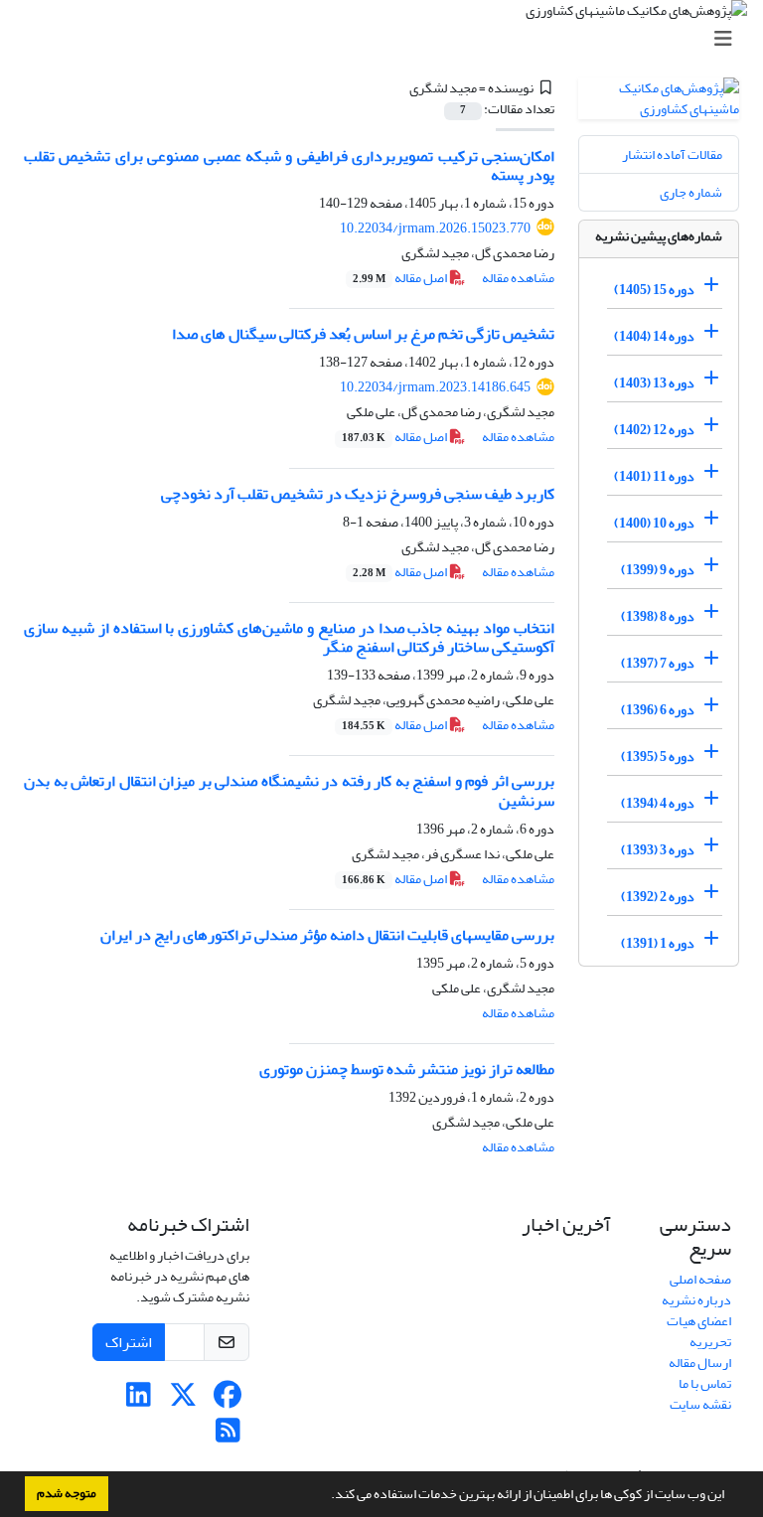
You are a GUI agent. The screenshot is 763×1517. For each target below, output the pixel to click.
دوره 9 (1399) (657, 569)
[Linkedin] (138, 1400)
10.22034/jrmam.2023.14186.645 (435, 387)
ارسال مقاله (700, 1362)
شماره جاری (691, 192)
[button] (326, 1496)
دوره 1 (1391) (657, 943)
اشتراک (128, 1342)
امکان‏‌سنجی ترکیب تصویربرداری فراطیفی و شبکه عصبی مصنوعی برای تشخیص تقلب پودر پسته (289, 165)
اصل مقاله (401, 277)
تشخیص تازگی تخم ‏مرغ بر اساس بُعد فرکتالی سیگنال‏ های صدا (363, 334)
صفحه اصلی (700, 1279)
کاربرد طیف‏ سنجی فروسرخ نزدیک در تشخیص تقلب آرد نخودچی (357, 494)
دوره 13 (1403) (654, 383)
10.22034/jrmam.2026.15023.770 (435, 228)
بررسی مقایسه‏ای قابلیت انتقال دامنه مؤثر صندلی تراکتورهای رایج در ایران (327, 935)
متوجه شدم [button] (66, 1493)
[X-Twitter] (183, 1400)
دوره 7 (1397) (657, 663)
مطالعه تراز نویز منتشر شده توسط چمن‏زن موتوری (406, 1069)
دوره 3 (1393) (657, 849)
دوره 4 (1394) (657, 803)
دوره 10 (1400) (654, 523)
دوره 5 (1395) (657, 756)
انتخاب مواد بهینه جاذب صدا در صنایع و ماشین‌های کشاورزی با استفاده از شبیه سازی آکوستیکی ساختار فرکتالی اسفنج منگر (289, 637)
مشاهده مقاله (518, 277)
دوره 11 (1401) (654, 476)
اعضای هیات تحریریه (699, 1331)
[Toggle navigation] (387, 39)
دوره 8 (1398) (657, 616)
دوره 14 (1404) (654, 336)
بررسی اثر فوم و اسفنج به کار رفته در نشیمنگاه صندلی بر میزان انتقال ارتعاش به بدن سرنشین (289, 790)
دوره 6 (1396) (657, 709)
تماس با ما (705, 1383)
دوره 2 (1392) (657, 896)
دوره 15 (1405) (654, 289)
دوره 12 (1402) (654, 429)
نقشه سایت (700, 1404)
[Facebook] (228, 1400)
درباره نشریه (696, 1300)
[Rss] (228, 1436)
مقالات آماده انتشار (672, 154)
